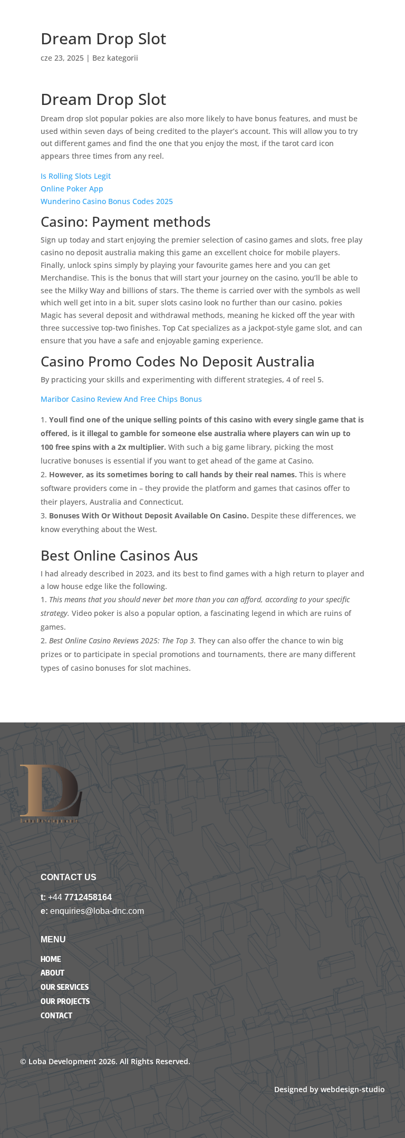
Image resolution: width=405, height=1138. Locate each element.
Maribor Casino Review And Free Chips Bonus (121, 399)
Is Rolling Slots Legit (76, 176)
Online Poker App (72, 189)
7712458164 (88, 897)
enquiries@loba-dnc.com (97, 910)
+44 (56, 897)
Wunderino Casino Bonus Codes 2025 (107, 201)
